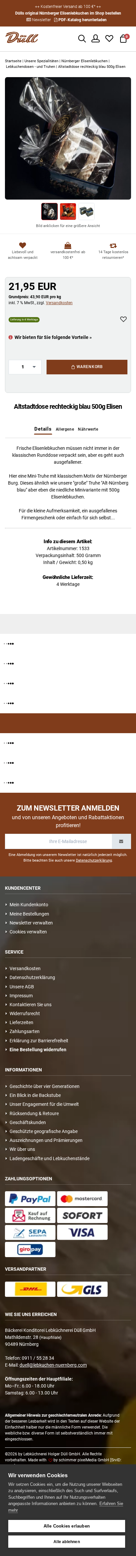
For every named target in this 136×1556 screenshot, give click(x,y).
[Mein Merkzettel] (110, 37)
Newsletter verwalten (30, 922)
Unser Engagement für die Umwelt (43, 1104)
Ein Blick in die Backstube (34, 1095)
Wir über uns (21, 1149)
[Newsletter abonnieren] (121, 841)
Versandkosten (59, 303)
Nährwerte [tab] (88, 429)
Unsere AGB (21, 986)
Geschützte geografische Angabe (43, 1131)
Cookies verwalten (27, 931)
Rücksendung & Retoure (33, 1113)
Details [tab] (42, 429)
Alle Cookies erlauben (67, 1526)
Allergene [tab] (65, 429)
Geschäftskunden (27, 1122)
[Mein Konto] (96, 37)
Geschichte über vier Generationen (44, 1086)
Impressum (20, 995)
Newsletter (41, 20)
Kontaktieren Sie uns (29, 1004)
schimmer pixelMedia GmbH (84, 1460)
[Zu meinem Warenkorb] (123, 37)
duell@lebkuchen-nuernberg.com (53, 1365)
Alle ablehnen (66, 1541)
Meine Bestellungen (28, 914)
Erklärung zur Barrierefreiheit (38, 1040)
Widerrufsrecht (24, 1013)
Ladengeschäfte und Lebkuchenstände (48, 1158)
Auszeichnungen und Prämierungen (45, 1140)
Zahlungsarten (24, 1031)
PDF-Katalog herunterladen (82, 20)
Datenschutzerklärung (94, 860)
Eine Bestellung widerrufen (37, 1049)
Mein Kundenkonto (28, 904)
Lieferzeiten (20, 1022)
